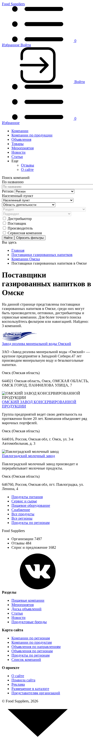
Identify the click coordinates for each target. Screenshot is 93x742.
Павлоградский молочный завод (28, 456)
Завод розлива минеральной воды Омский (36, 344)
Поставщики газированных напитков (41, 255)
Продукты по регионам (30, 523)
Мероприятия (22, 148)
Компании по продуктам (31, 642)
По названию (13, 182)
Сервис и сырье (24, 501)
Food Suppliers (13, 4)
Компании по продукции (31, 135)
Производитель (20, 228)
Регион (8, 191)
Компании (19, 131)
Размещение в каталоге (30, 689)
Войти (26, 45)
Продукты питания (27, 497)
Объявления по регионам (32, 651)
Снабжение (20, 510)
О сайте (27, 169)
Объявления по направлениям (36, 647)
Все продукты (22, 514)
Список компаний (26, 660)
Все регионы (21, 518)
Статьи (17, 157)
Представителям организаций (35, 693)
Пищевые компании (27, 600)
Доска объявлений (26, 609)
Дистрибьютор (20, 219)
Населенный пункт (17, 196)
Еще (14, 161)
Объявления (21, 139)
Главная (17, 250)
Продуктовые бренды (29, 622)
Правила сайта (23, 680)
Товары (17, 144)
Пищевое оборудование (30, 505)
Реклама (18, 684)
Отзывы (27, 165)
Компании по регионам (30, 638)
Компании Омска (25, 259)
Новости (18, 152)
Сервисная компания (25, 233)
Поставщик (17, 223)
